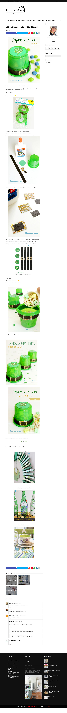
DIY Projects (13, 20)
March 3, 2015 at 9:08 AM (17, 640)
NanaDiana (11, 603)
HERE (20, 282)
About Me (53, 41)
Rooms (34, 20)
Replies (11, 627)
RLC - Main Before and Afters (30, 668)
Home (8, 20)
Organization (21, 20)
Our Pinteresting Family (13, 615)
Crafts (38, 20)
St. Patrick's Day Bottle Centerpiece (24, 488)
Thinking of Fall (10, 669)
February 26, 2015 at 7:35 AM (22, 635)
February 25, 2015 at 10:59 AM (17, 603)
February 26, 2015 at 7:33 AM (18, 621)
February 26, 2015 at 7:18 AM (21, 615)
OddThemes (47, 706)
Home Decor (28, 20)
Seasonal (44, 20)
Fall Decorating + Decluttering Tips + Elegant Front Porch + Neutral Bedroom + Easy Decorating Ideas (14, 662)
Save (32, 32)
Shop (53, 20)
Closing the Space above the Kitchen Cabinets (53, 665)
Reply (10, 607)
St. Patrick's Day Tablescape (24, 525)
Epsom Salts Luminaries (52, 686)
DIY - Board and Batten (52, 696)
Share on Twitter (23, 568)
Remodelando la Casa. (32, 706)
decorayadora (11, 640)
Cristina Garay (8, 30)
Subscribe (27, 661)
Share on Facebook (11, 568)
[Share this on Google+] (29, 33)
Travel (49, 20)
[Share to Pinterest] (39, 33)
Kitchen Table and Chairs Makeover (54, 670)
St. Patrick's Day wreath (24, 451)
